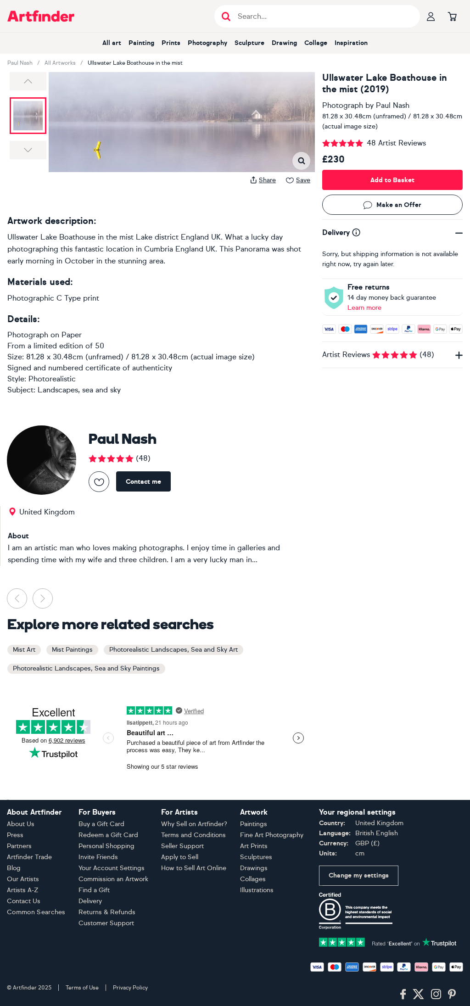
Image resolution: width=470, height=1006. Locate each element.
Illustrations (257, 890)
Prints (171, 43)
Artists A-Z (23, 890)
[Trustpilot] (388, 941)
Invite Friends (98, 857)
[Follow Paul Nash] (99, 481)
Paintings (253, 824)
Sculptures (256, 857)
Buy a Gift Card (101, 824)
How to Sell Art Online (193, 868)
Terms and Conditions (193, 835)
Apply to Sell (179, 857)
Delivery (90, 901)
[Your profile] (431, 16)
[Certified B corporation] (355, 910)
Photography (207, 43)
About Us (20, 824)
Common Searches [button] (36, 912)
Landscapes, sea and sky (79, 390)
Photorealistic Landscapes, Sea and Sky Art (173, 650)
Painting (141, 43)
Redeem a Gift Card (108, 835)
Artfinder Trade (29, 857)
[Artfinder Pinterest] (452, 994)
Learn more (364, 308)
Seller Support (182, 846)
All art (111, 43)
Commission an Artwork (113, 879)
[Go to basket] (452, 16)
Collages (253, 879)
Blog (14, 868)
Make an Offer (398, 205)
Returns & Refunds (106, 912)
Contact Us (23, 901)
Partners (19, 846)
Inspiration (351, 43)
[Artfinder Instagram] (436, 994)
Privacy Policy (130, 987)
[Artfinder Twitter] (418, 994)
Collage (315, 43)
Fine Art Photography (271, 835)
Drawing (284, 43)
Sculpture (249, 43)
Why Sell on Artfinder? (194, 824)
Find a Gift (94, 890)
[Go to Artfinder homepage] (41, 16)
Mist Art (24, 650)
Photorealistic (52, 378)
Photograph (342, 105)
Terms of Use (82, 987)
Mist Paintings (72, 650)
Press (15, 835)
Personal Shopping (106, 846)
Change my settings (359, 875)
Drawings (254, 868)
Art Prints (254, 846)
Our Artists (23, 879)
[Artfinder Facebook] (403, 994)
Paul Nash (20, 63)
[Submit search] (226, 16)
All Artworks (60, 63)
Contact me (143, 482)
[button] (28, 81)
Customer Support (106, 923)
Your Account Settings (111, 868)
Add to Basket (392, 180)
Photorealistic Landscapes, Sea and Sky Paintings (86, 668)
